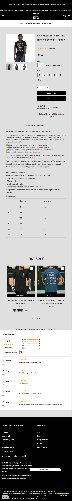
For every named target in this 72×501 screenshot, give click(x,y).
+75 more (26, 310)
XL (54, 75)
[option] (20, 291)
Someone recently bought (44, 469)
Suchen (39, 432)
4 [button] (37, 318)
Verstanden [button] (63, 495)
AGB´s (3, 443)
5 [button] (39, 318)
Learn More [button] (42, 498)
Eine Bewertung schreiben (10, 352)
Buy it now (52, 98)
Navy (47, 65)
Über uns (39, 436)
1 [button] (32, 318)
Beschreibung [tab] (30, 125)
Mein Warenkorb (42, 447)
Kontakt (39, 443)
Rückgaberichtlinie (42, 440)
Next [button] (64, 292)
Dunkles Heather (57, 65)
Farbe (38, 61)
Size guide (55, 107)
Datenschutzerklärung (8, 447)
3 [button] (35, 318)
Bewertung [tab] (40, 125)
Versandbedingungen (8, 440)
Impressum (5, 432)
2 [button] (34, 318)
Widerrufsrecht (6, 436)
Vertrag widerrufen (7, 451)
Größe (38, 71)
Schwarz (40, 65)
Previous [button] (7, 292)
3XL (39, 80)
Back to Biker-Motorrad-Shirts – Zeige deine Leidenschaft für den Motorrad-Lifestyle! (37, 329)
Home (21, 24)
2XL (60, 75)
